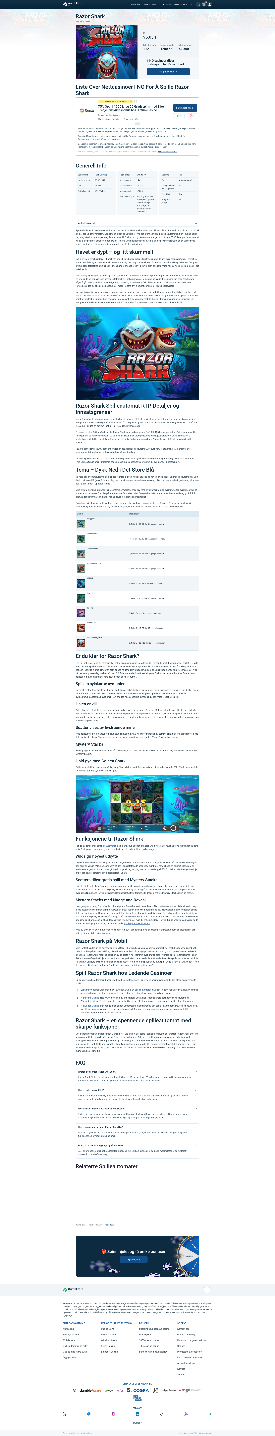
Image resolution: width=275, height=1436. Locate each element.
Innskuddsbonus (150, 4)
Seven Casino (108, 1346)
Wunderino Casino (89, 997)
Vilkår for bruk (86, 1433)
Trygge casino (70, 1357)
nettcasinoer (132, 980)
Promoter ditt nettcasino (189, 1351)
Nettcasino (135, 4)
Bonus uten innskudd (182, 4)
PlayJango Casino (89, 1005)
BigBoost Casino (109, 1351)
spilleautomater (108, 845)
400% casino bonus (149, 1346)
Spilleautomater (95, 1225)
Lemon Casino (108, 1334)
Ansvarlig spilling (186, 1363)
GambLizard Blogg (186, 1334)
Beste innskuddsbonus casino (154, 1329)
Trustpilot (137, 1422)
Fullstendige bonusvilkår (167, 152)
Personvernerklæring (71, 1433)
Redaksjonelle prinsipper (189, 1357)
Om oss (181, 1346)
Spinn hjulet (134, 1259)
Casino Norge (81, 1225)
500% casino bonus (149, 1340)
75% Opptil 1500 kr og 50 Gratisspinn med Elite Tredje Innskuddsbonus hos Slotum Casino (131, 108)
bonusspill (118, 237)
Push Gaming (85, 22)
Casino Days (107, 1329)
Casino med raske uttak (75, 1351)
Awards (181, 1374)
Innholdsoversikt (87, 223)
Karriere (181, 1369)
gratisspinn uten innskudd (137, 923)
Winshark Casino (109, 1340)
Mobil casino (69, 1340)
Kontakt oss (183, 1329)
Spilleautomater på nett (75, 1346)
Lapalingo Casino (89, 989)
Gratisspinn (166, 4)
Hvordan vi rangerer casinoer (191, 1340)
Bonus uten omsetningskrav (153, 1351)
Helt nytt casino (71, 1334)
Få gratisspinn (166, 71)
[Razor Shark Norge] (207, 1290)
